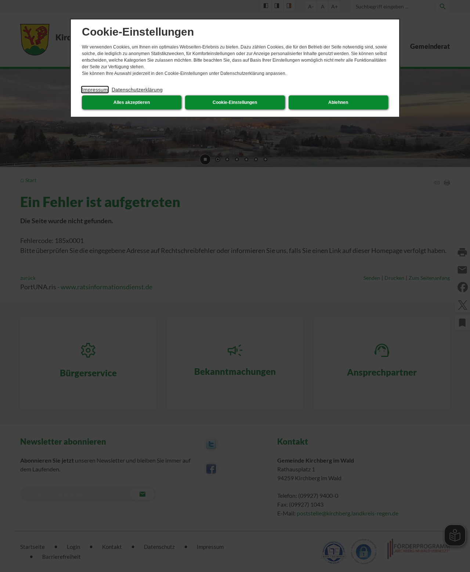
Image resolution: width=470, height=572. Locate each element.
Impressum (95, 90)
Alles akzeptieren (131, 102)
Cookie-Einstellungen (235, 102)
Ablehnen (338, 102)
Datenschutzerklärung (137, 90)
